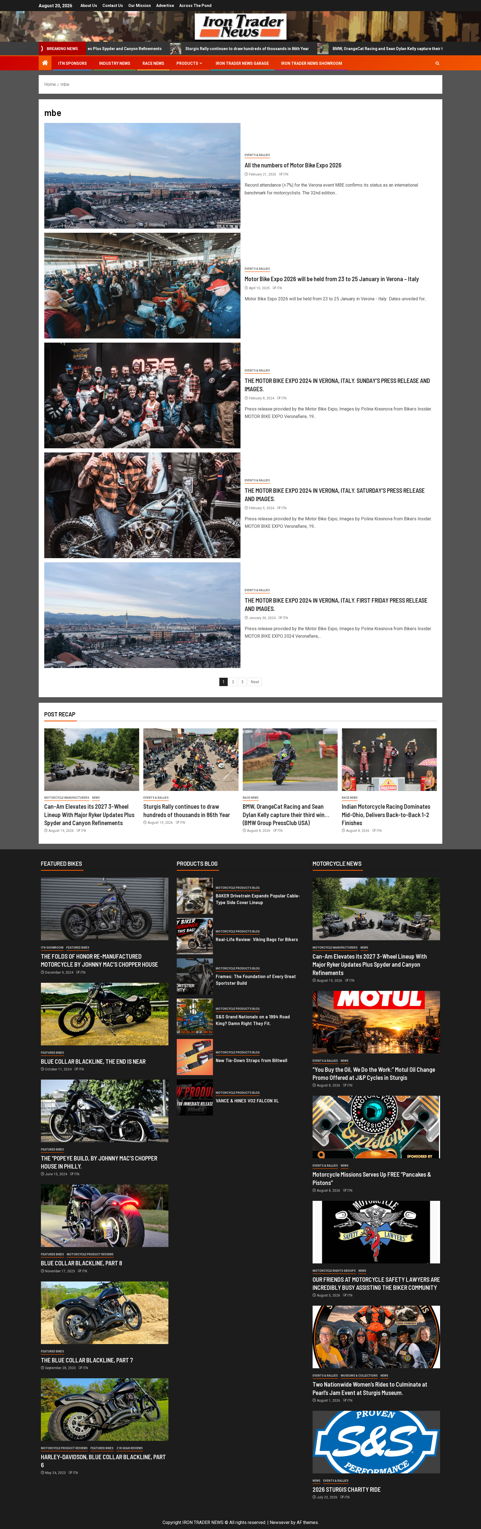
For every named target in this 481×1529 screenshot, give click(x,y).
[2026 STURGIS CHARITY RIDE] (376, 1442)
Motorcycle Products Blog (238, 887)
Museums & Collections (359, 1375)
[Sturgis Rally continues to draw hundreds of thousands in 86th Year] (190, 759)
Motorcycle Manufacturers (66, 797)
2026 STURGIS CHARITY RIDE (347, 1489)
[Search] (437, 63)
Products (187, 63)
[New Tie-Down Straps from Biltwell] (195, 1057)
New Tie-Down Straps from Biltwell (251, 1060)
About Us (88, 5)
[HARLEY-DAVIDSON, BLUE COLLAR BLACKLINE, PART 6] (104, 1409)
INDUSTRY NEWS (114, 63)
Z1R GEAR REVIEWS (129, 1448)
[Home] (45, 63)
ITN (285, 174)
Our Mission (139, 5)
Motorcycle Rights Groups (334, 1270)
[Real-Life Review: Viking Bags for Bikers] (195, 936)
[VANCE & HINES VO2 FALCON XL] (195, 1097)
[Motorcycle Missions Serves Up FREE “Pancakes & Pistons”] (376, 1127)
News (96, 797)
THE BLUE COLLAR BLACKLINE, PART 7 (87, 1360)
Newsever (280, 1522)
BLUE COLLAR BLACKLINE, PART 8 (81, 1262)
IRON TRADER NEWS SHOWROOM (311, 63)
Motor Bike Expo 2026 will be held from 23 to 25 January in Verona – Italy (332, 278)
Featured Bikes (77, 947)
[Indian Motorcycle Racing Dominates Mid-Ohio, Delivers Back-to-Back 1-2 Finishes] (389, 759)
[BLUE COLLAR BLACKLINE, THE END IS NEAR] (104, 1014)
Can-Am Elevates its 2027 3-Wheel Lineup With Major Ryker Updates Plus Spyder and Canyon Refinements (89, 814)
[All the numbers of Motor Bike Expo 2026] (142, 176)
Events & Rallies (257, 155)
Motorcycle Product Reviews (90, 1254)
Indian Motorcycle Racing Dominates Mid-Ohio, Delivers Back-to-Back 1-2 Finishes (386, 814)
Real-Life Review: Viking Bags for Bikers (257, 939)
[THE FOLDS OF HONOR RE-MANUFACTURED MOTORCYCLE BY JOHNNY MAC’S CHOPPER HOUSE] (104, 909)
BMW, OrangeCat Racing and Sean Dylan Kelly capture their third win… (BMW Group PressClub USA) (307, 48)
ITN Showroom (52, 947)
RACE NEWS (153, 63)
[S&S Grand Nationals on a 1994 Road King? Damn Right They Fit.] (195, 1017)
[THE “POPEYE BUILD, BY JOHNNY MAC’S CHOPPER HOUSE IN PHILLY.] (104, 1111)
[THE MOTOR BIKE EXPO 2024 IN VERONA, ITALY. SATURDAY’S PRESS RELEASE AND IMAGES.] (142, 505)
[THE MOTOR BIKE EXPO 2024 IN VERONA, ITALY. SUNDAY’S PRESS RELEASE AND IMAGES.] (142, 395)
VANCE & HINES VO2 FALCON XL (247, 1100)
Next (255, 682)
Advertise (165, 5)
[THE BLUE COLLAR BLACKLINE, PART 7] (104, 1312)
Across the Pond (195, 5)
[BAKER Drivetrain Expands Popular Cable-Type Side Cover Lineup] (195, 896)
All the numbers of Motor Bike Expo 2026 (294, 165)
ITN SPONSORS (72, 63)
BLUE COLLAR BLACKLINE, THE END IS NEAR (93, 1061)
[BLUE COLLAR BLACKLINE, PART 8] (104, 1215)
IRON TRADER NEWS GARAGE (242, 63)
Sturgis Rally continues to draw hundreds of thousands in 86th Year (130, 48)
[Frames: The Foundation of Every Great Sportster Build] (195, 976)
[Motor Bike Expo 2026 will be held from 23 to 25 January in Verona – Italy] (142, 285)
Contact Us (112, 5)
